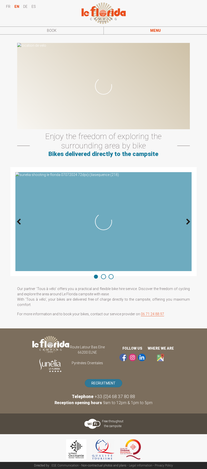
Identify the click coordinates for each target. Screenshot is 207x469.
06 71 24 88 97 (152, 314)
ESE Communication (65, 465)
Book (52, 31)
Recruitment (103, 383)
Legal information (140, 465)
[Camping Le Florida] (50, 345)
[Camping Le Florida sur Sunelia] (50, 365)
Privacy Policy (164, 465)
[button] (155, 30)
